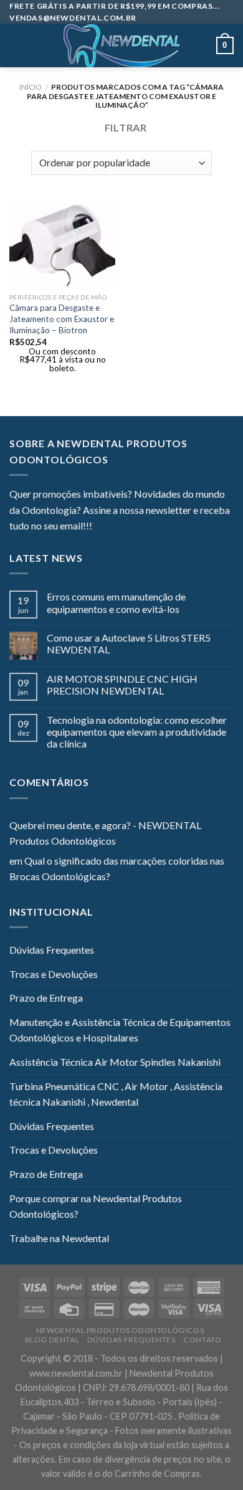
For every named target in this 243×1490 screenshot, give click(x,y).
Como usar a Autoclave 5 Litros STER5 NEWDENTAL (129, 643)
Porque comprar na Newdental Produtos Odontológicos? (95, 1206)
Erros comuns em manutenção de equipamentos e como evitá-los (116, 602)
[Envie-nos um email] (147, 527)
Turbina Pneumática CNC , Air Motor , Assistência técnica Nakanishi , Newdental (115, 1094)
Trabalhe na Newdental (59, 1238)
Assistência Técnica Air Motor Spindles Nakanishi (115, 1062)
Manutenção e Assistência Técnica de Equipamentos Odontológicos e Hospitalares (120, 1030)
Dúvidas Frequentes (51, 950)
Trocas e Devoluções (53, 974)
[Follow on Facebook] (102, 527)
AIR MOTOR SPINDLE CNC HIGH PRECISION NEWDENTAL (122, 684)
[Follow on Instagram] (117, 527)
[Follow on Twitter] (132, 527)
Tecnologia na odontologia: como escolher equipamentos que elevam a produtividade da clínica (137, 731)
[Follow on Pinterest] (163, 527)
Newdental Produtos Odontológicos (120, 1330)
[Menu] (16, 46)
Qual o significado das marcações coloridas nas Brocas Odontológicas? (116, 869)
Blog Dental (52, 1339)
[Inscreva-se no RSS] (178, 527)
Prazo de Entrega (46, 998)
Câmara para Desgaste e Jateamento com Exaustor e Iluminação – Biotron (61, 319)
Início (30, 87)
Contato (202, 1339)
